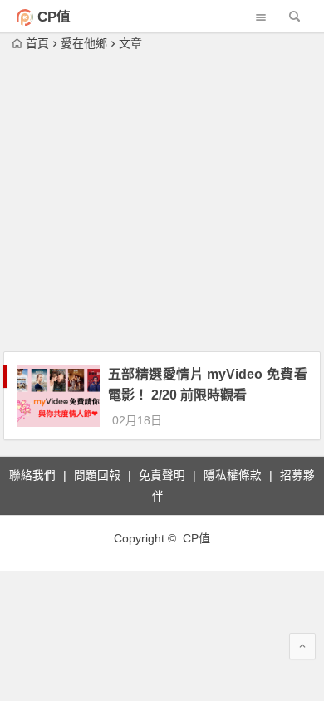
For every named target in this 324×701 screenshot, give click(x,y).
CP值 (54, 17)
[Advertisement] (162, 202)
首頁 (37, 43)
